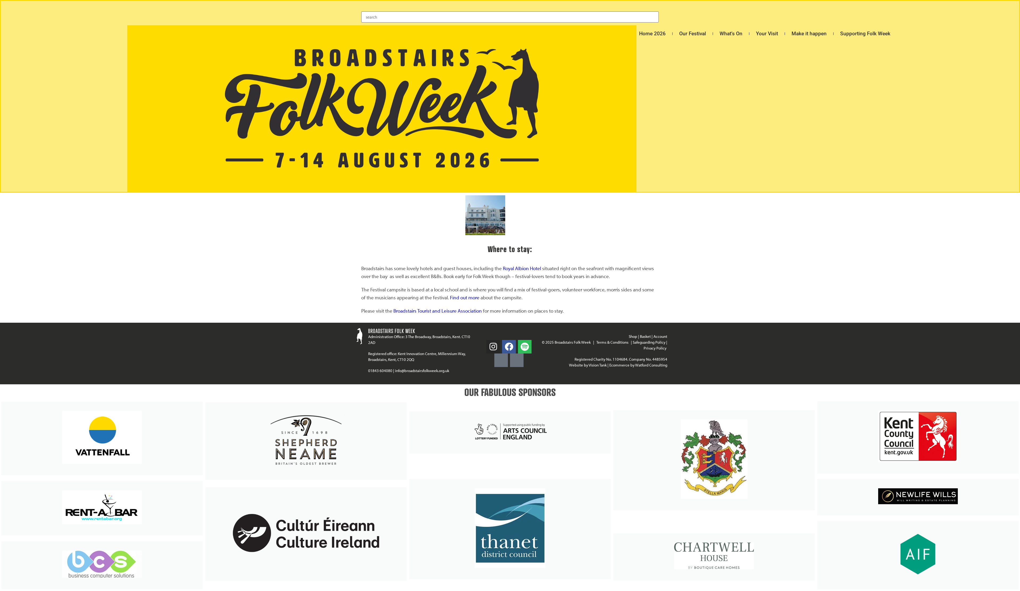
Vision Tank (598, 365)
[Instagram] (493, 346)
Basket (645, 336)
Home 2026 (652, 34)
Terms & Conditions (612, 342)
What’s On (731, 34)
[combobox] (510, 17)
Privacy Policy (655, 348)
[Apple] (517, 360)
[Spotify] (525, 346)
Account (660, 336)
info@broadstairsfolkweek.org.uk (422, 370)
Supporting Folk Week (865, 34)
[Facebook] (509, 346)
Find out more (464, 297)
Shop (633, 336)
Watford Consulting (651, 365)
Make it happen (809, 34)
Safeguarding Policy (649, 342)
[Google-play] (501, 360)
